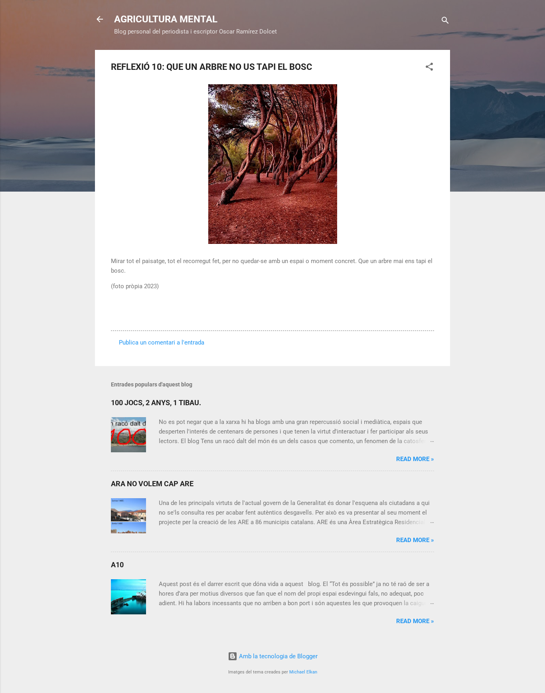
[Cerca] (445, 22)
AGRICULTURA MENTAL (165, 19)
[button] (429, 68)
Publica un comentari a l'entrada (161, 342)
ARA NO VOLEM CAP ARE (152, 483)
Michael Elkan (303, 672)
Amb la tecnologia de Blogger (277, 656)
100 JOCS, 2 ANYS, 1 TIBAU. (156, 402)
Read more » (415, 459)
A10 (117, 564)
